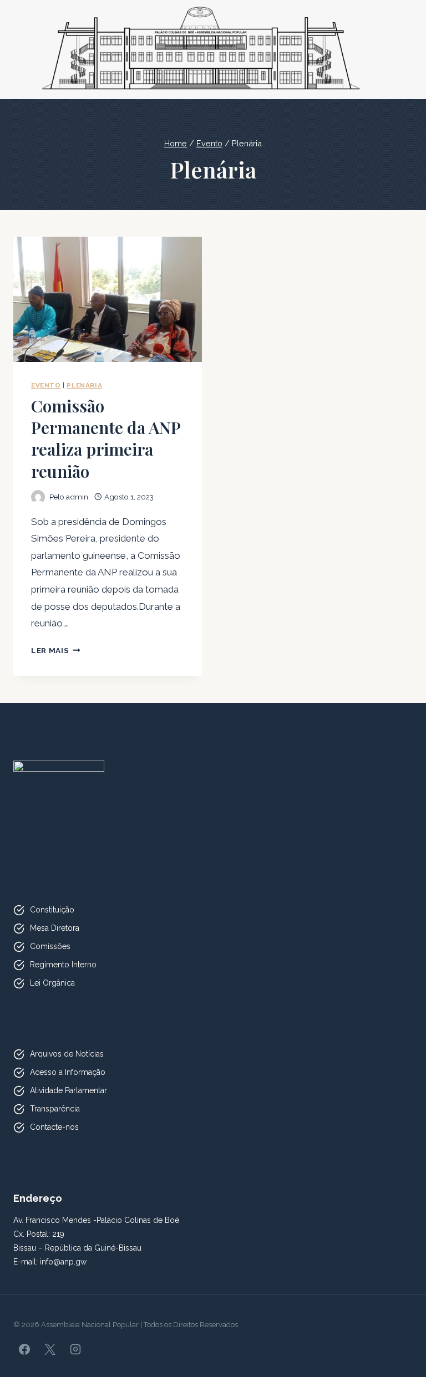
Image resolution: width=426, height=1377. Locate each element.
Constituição (52, 909)
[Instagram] (75, 1349)
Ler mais (55, 650)
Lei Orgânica (52, 982)
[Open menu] (404, 49)
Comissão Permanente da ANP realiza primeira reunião (105, 438)
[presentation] (107, 300)
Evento (46, 385)
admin (77, 496)
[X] (50, 1349)
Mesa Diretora (54, 928)
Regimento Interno (63, 964)
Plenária (84, 385)
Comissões (50, 946)
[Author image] (38, 497)
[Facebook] (24, 1349)
